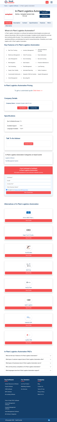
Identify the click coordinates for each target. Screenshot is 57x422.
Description (16, 23)
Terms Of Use (41, 389)
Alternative (8, 26)
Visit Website (22, 107)
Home (5, 6)
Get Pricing (44, 16)
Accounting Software (10, 394)
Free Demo (44, 12)
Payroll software (9, 386)
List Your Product (25, 384)
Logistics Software (13, 6)
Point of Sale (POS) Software (12, 400)
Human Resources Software (11, 384)
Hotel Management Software (12, 411)
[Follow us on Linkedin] (49, 420)
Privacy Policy (41, 391)
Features (42, 23)
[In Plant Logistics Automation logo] (8, 14)
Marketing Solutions (25, 386)
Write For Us (41, 394)
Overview (8, 23)
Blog (39, 384)
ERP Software (8, 391)
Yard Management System (11, 160)
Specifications (33, 23)
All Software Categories (10, 414)
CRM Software (8, 389)
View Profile (28, 220)
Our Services (24, 389)
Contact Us (40, 386)
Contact (24, 23)
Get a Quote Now (28, 192)
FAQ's (49, 23)
